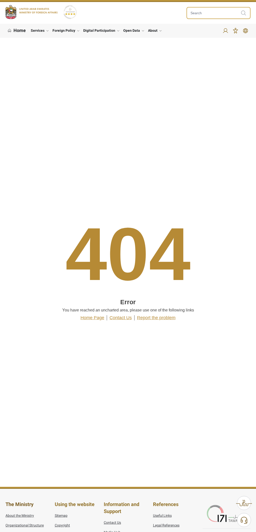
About (153, 30)
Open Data (131, 30)
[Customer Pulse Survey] (244, 503)
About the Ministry (20, 516)
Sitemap (61, 516)
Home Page (92, 317)
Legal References (166, 525)
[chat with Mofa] (244, 520)
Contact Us (121, 317)
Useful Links (162, 516)
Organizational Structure (25, 525)
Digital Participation (99, 30)
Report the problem (156, 317)
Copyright (62, 525)
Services (37, 30)
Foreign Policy (63, 30)
